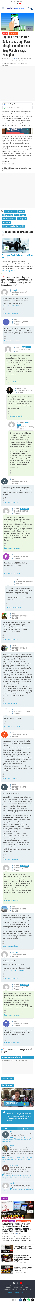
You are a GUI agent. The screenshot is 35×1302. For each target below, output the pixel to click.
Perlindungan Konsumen (12, 1287)
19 (13, 1300)
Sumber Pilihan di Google (12, 107)
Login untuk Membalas (10, 313)
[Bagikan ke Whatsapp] (28, 1299)
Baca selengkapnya (8, 271)
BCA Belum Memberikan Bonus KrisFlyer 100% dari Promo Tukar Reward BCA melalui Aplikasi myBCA (17, 1177)
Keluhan (5, 33)
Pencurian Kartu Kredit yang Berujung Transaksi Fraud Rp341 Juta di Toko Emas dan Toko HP (23, 1268)
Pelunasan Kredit (9, 219)
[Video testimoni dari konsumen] (17, 1097)
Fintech (9, 61)
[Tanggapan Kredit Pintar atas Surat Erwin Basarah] (15, 239)
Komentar (10, 1129)
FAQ (21, 1287)
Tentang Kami (26, 1287)
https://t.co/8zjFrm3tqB (11, 305)
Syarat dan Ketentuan (10, 1285)
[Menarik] (4, 309)
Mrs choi (14, 290)
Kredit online (15, 61)
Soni (11, 1183)
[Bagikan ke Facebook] (20, 1299)
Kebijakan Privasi (21, 1285)
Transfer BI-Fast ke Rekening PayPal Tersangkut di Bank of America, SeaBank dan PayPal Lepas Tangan (17, 1159)
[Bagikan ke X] (24, 1299)
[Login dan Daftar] (31, 8)
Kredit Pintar (22, 61)
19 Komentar (22, 58)
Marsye (12, 1146)
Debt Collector (11, 211)
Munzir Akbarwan (14, 1165)
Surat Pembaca (13, 33)
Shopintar (14, 63)
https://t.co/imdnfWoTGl (16, 970)
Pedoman (28, 1285)
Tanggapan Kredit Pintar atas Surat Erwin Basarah (17, 256)
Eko (11, 1132)
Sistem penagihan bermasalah (14, 226)
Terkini (27, 1129)
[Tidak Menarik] (4, 311)
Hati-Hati (5, 1221)
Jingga (16, 1233)
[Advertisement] (17, 83)
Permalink (15, 294)
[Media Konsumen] (15, 8)
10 (25, 1262)
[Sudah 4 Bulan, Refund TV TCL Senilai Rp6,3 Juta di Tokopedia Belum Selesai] (7, 1245)
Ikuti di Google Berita (11, 104)
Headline (12, 1221)
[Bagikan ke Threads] (32, 1299)
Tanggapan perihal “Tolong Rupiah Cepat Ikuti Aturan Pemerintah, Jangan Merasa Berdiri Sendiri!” (17, 1139)
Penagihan (8, 63)
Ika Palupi (14, 58)
